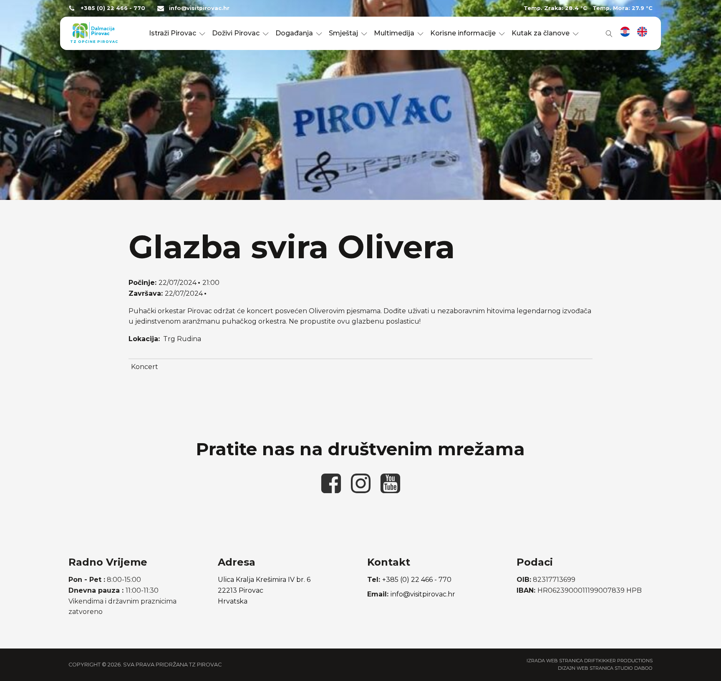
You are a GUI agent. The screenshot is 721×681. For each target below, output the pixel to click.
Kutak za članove (541, 33)
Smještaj (343, 33)
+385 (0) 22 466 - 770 (113, 8)
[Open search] (607, 33)
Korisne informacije (463, 33)
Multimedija (394, 33)
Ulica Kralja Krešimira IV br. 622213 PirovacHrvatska (264, 590)
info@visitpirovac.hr (199, 8)
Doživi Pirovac (236, 33)
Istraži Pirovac (172, 33)
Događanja (294, 33)
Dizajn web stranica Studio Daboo (605, 668)
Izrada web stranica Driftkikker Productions (590, 661)
